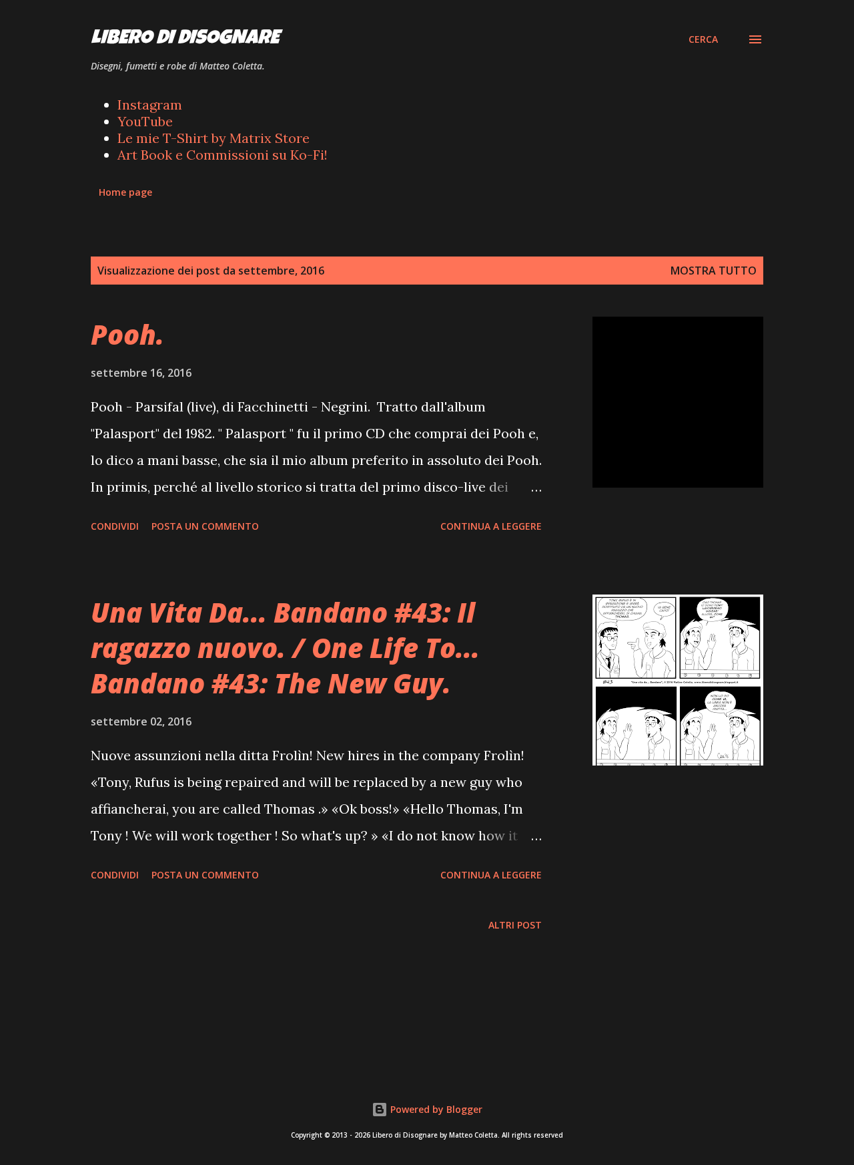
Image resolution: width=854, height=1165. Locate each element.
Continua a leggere (491, 526)
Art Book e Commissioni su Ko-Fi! (222, 154)
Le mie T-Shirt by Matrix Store (213, 138)
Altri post (515, 925)
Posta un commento (205, 526)
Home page (125, 192)
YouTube (145, 121)
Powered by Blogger (435, 1109)
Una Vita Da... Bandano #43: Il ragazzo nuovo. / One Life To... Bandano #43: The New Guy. (285, 648)
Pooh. (127, 334)
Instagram (149, 104)
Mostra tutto (714, 270)
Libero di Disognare (185, 39)
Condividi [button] (115, 526)
